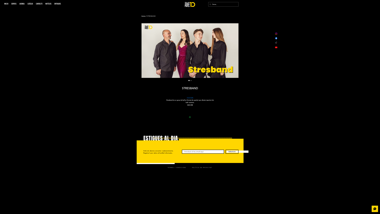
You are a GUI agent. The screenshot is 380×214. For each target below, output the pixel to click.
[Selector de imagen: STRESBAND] (189, 80)
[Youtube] (276, 47)
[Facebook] (276, 38)
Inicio (143, 16)
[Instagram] (276, 33)
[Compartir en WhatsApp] (190, 117)
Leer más (190, 105)
